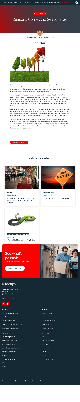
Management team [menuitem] (48, 340)
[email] (44, 43)
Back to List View (18, 142)
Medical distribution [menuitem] (8, 344)
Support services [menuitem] (47, 317)
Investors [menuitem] (45, 344)
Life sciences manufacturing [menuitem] (11, 348)
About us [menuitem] (44, 337)
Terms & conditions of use (44, 381)
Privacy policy (20, 381)
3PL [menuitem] (3, 363)
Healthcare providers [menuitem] (8, 337)
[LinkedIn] (42, 43)
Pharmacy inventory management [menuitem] (12, 324)
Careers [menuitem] (44, 352)
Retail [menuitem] (4, 367)
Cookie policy (30, 381)
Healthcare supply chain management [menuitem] (14, 317)
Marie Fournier (37, 37)
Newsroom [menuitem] (45, 348)
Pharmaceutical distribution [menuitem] (11, 340)
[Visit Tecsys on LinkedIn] (7, 303)
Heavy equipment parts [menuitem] (9, 359)
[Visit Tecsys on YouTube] (3, 303)
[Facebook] (40, 43)
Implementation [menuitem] (47, 313)
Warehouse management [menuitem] (10, 313)
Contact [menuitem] (44, 355)
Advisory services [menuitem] (47, 328)
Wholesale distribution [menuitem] (9, 352)
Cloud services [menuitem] (46, 324)
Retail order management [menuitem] (10, 328)
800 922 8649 (10, 298)
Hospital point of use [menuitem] (8, 320)
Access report (66, 2)
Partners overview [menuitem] (47, 359)
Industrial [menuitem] (5, 355)
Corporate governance (8, 381)
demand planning (40, 14)
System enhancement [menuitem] (49, 320)
